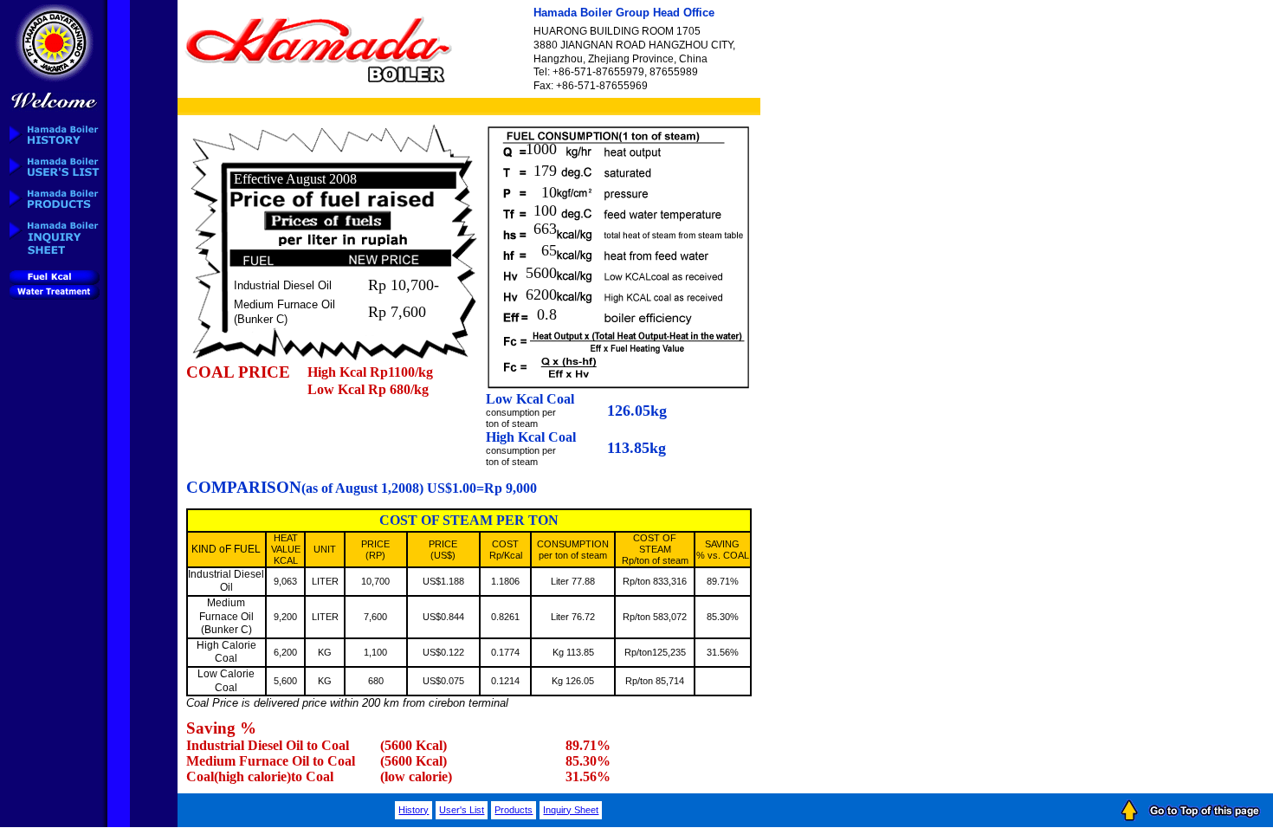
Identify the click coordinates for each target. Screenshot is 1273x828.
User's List (461, 810)
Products (513, 810)
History (413, 810)
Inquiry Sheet (570, 810)
